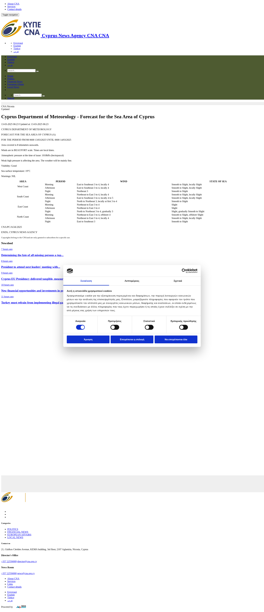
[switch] (114, 327)
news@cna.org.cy (26, 573)
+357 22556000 (9, 573)
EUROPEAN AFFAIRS (19, 534)
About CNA (13, 3)
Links (10, 584)
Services (11, 6)
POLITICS (12, 529)
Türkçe (16, 48)
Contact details (14, 9)
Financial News (14, 81)
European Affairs (15, 84)
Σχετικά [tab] (178, 281)
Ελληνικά (18, 43)
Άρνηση (88, 339)
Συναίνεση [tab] (86, 281)
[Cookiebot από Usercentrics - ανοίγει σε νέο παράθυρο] (184, 271)
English (17, 46)
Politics (10, 78)
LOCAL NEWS (15, 537)
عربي (16, 51)
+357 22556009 (9, 561)
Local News (13, 87)
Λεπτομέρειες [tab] (132, 281)
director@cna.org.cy (27, 561)
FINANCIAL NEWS (17, 532)
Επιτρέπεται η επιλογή (132, 339)
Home (10, 76)
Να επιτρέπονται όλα (176, 339)
